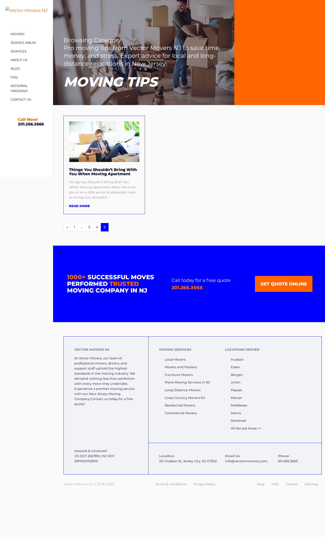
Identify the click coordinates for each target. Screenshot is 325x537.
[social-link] (306, 353)
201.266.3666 (187, 287)
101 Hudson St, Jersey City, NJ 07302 (188, 461)
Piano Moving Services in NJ (187, 382)
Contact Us (21, 100)
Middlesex (239, 405)
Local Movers (175, 360)
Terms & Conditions (170, 484)
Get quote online (283, 284)
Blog (15, 69)
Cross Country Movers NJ (185, 398)
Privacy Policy (204, 484)
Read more (79, 206)
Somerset (238, 421)
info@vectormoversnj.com (246, 461)
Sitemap (311, 484)
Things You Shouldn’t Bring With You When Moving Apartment (103, 171)
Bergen (237, 375)
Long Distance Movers (183, 390)
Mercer (236, 398)
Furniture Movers (179, 375)
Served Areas (23, 43)
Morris (236, 413)
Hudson (237, 360)
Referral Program (19, 88)
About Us (19, 60)
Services (19, 51)
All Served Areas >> (246, 428)
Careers (291, 484)
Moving (18, 34)
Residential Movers (180, 405)
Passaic (236, 390)
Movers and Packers (181, 367)
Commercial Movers (181, 413)
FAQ (14, 77)
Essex (235, 367)
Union (236, 382)
